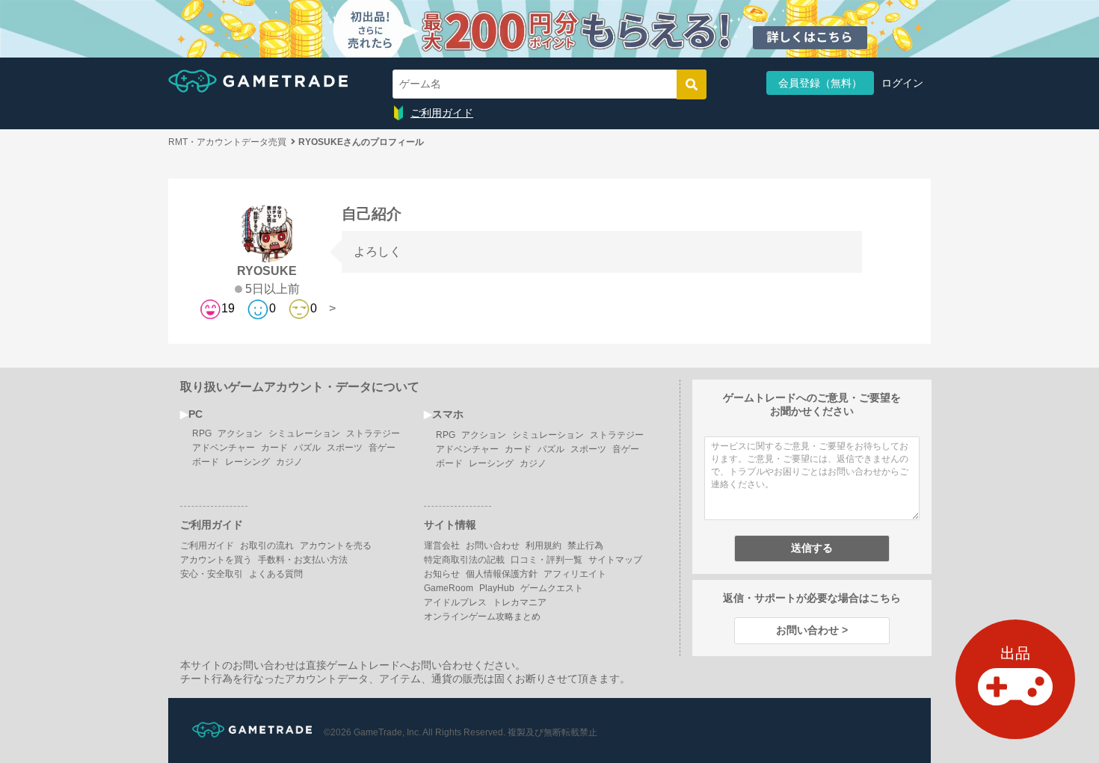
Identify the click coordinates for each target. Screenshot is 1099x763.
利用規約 (543, 545)
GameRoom (448, 588)
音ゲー (382, 447)
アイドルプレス (455, 602)
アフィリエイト (575, 574)
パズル (307, 447)
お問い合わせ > (812, 630)
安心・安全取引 (211, 574)
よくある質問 (276, 574)
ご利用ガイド (441, 113)
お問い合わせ (493, 545)
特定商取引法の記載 (464, 560)
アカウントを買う (216, 560)
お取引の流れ (267, 545)
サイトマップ (615, 560)
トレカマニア (520, 602)
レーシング (247, 462)
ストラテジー (373, 433)
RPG (202, 433)
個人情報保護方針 (502, 574)
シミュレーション (304, 433)
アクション (240, 433)
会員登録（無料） (820, 83)
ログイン (902, 83)
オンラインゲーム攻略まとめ (482, 616)
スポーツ (345, 447)
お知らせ (442, 574)
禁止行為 (585, 545)
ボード (205, 462)
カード (274, 447)
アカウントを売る (336, 545)
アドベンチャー (223, 447)
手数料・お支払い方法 (303, 560)
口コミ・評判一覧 (546, 560)
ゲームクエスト (551, 588)
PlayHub (496, 588)
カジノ (289, 462)
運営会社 (442, 545)
